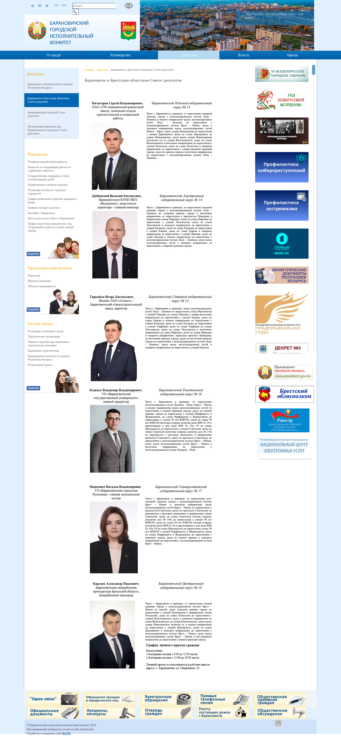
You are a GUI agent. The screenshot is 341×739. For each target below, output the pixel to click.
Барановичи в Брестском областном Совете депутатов (48, 100)
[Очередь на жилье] (166, 717)
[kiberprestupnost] (282, 167)
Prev (239, 18)
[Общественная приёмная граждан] (280, 704)
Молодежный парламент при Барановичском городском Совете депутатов (47, 130)
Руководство (120, 55)
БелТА (66, 733)
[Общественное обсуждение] (280, 717)
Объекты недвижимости (42, 286)
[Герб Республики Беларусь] (37, 38)
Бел (64, 5)
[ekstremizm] (282, 206)
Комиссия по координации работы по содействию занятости (49, 169)
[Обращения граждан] (109, 704)
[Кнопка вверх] (279, 723)
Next (310, 18)
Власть (243, 55)
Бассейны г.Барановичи (41, 213)
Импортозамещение (39, 281)
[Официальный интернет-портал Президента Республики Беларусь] (285, 379)
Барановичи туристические (43, 350)
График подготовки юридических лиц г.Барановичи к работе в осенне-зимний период (51, 227)
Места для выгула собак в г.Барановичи (51, 218)
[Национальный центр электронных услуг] (285, 452)
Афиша (292, 55)
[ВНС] (282, 74)
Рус (56, 5)
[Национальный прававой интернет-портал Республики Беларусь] (284, 431)
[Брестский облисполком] (284, 402)
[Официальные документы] (53, 717)
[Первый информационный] (282, 244)
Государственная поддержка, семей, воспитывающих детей (48, 177)
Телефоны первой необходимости (47, 161)
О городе (53, 55)
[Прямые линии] (223, 704)
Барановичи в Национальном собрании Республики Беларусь (50, 86)
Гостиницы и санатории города (45, 331)
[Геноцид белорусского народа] (282, 131)
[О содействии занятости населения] (282, 353)
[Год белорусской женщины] (282, 100)
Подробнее (33, 253)
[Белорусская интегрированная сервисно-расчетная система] (282, 276)
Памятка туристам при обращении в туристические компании (49, 343)
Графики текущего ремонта (44, 207)
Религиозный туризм (40, 364)
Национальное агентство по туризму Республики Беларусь (49, 357)
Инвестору (34, 275)
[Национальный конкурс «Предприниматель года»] (282, 313)
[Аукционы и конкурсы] (110, 717)
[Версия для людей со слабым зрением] (129, 4)
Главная (89, 69)
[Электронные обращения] (166, 704)
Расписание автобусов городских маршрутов (47, 191)
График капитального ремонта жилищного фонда (52, 200)
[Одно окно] (53, 704)
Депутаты (189, 55)
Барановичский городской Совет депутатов (46, 114)
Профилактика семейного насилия (48, 184)
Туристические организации (44, 336)
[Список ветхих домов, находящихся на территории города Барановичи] (223, 717)
